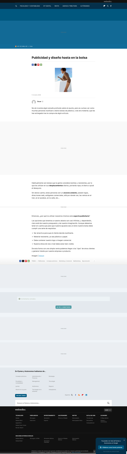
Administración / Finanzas (36, 377)
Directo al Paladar (62, 418)
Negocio (51, 386)
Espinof (46, 420)
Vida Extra (32, 420)
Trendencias (89, 418)
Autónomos (85, 6)
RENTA (57, 6)
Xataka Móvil (19, 420)
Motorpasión (75, 418)
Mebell (41, 256)
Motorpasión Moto (77, 420)
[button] (40, 101)
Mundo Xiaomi (19, 427)
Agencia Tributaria (70, 6)
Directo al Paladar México (62, 439)
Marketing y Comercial (65, 261)
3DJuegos (32, 418)
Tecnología (52, 381)
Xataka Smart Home (21, 425)
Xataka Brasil (19, 441)
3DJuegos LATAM (34, 438)
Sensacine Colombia (47, 441)
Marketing (78, 261)
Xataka (17, 418)
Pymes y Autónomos (104, 421)
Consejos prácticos (52, 261)
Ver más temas (21, 395)
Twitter (108, 6)
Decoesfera (89, 420)
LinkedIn (86, 394)
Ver (64, 307)
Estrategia (52, 376)
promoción (87, 261)
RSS (79, 394)
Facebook (111, 6)
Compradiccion (90, 423)
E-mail (41, 65)
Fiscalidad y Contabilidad (30, 6)
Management (36, 381)
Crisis (31, 46)
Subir (106, 410)
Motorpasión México (75, 439)
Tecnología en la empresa (36, 390)
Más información (76, 452)
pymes (17, 386)
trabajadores (52, 389)
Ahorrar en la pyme (21, 389)
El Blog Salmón (105, 418)
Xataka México (19, 438)
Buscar (108, 403)
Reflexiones (41, 261)
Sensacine (47, 418)
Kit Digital (47, 6)
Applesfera (19, 423)
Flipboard (104, 6)
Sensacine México (49, 438)
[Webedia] (108, 1)
